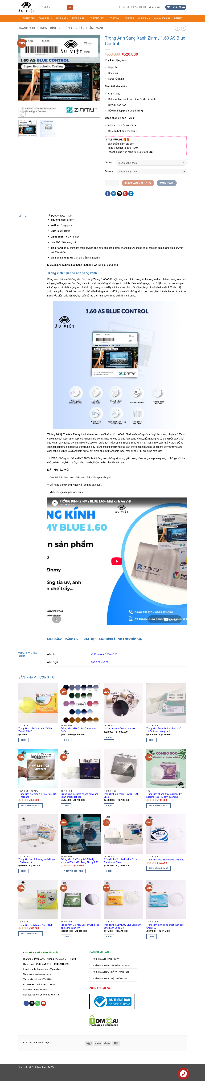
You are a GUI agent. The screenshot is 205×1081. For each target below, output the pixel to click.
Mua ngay (167, 182)
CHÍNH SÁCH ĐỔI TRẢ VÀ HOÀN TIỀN (111, 971)
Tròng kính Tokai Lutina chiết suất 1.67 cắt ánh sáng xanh (163, 730)
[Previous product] (183, 28)
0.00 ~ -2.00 (102, 662)
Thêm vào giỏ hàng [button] (30, 805)
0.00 (93, 662)
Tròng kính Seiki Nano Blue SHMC (35, 925)
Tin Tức (114, 18)
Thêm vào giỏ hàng (138, 182)
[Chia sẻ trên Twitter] (113, 193)
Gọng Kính (44, 18)
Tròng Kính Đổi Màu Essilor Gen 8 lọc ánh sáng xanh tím (80, 926)
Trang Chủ (29, 18)
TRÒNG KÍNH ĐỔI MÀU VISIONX (120, 728)
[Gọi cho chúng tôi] (136, 7)
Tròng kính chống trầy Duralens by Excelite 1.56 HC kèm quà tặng (164, 795)
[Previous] (24, 75)
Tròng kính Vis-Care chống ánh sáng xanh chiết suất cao (79, 795)
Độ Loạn (109, 171)
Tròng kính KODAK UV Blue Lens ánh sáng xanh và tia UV (122, 926)
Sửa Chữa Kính (162, 18)
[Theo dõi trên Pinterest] (140, 7)
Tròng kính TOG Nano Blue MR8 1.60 (165, 859)
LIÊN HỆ (178, 18)
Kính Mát (61, 18)
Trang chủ (26, 28)
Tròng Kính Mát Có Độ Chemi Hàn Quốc (78, 730)
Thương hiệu (97, 18)
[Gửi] (70, 7)
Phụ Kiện (129, 18)
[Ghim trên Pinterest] (125, 193)
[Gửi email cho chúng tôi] (132, 7)
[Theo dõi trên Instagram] (124, 7)
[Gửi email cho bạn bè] (119, 193)
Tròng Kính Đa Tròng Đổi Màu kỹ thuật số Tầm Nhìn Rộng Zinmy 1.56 (79, 861)
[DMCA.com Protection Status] (103, 1020)
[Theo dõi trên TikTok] (128, 7)
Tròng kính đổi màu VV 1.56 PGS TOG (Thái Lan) (37, 795)
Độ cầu (108, 162)
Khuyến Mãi (144, 18)
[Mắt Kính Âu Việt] (26, 7)
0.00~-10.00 (111, 654)
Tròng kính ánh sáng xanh (83, 28)
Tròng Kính (78, 18)
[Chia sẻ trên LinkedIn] (131, 193)
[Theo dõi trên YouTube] (145, 7)
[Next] (94, 75)
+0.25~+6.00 (97, 654)
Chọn (23, 740)
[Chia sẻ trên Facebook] (108, 193)
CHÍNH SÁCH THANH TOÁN (106, 959)
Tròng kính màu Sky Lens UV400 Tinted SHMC (35, 730)
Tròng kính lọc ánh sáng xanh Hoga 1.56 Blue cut (36, 861)
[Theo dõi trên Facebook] (120, 7)
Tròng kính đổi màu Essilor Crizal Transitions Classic (120, 861)
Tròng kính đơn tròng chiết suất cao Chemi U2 (165, 926)
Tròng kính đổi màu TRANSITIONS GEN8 (121, 795)
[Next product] (177, 28)
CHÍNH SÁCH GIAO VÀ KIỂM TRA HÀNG (112, 965)
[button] (155, 7)
